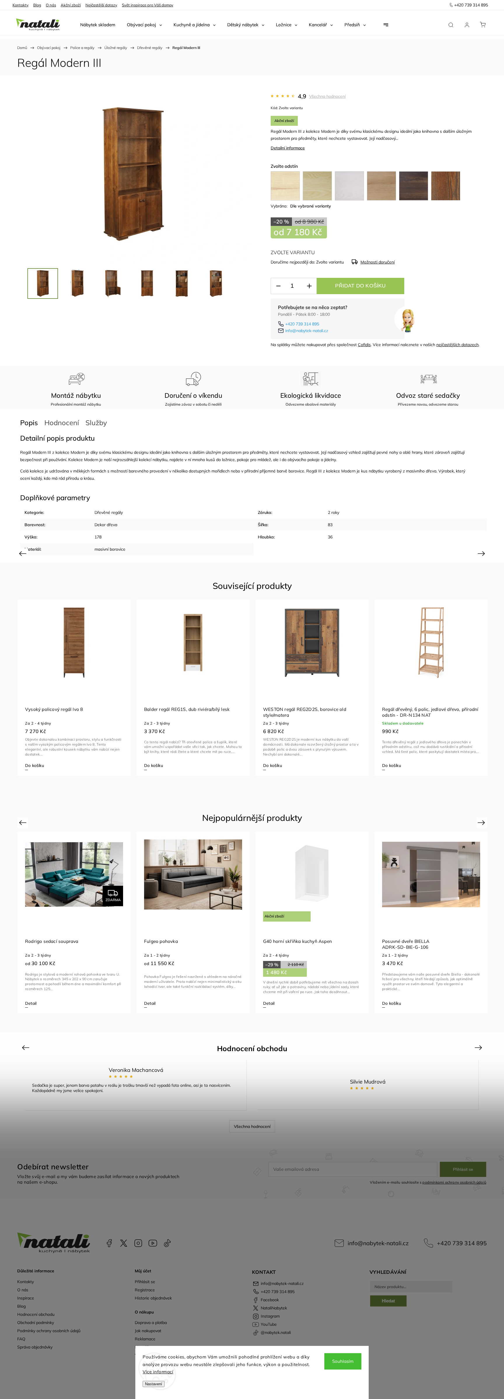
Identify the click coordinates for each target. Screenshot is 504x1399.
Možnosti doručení (377, 262)
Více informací (158, 1371)
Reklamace (145, 1339)
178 (98, 537)
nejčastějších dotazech (457, 344)
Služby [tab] (96, 422)
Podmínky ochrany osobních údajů (48, 1330)
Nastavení (153, 1384)
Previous (23, 553)
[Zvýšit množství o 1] (309, 286)
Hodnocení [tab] (61, 422)
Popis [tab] (29, 422)
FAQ (21, 1339)
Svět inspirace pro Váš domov (147, 5)
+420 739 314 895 (302, 324)
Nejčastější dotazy (101, 5)
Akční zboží (71, 5)
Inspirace (25, 1298)
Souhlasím (343, 1361)
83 (330, 524)
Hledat (388, 1300)
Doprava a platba (151, 1322)
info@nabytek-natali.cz (306, 330)
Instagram (138, 1243)
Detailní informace (288, 148)
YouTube (152, 1243)
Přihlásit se (463, 1169)
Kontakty (21, 5)
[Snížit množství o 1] (278, 286)
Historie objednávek (153, 1298)
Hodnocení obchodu (36, 1314)
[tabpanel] (74, 687)
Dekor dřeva (105, 524)
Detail (30, 1003)
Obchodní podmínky (35, 1322)
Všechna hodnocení (327, 96)
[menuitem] (97, 24)
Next (482, 553)
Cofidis (364, 344)
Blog (37, 5)
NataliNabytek (123, 1243)
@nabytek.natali (167, 1243)
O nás (51, 5)
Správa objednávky (34, 1347)
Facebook (109, 1243)
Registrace (145, 1289)
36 (330, 537)
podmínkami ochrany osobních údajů (454, 1182)
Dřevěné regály (108, 512)
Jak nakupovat (148, 1330)
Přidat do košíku (360, 286)
